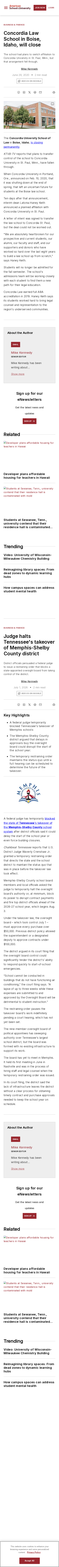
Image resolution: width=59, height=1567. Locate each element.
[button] (6, 7)
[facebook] (18, 92)
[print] (53, 92)
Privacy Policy (34, 1552)
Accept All (29, 1561)
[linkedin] (24, 92)
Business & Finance (14, 25)
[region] (29, 1554)
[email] (40, 92)
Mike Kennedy (29, 68)
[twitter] (29, 92)
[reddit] (34, 92)
